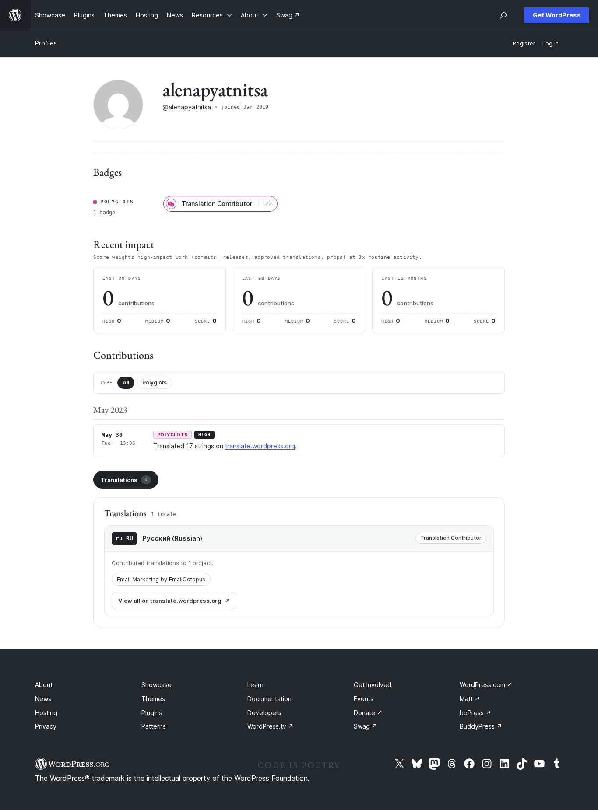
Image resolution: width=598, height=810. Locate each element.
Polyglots (154, 382)
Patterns (153, 726)
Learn (255, 684)
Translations (124, 479)
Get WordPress (557, 15)
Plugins (151, 712)
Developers (264, 712)
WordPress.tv (270, 726)
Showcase (156, 684)
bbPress (475, 712)
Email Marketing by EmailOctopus (161, 579)
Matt (470, 698)
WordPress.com (486, 684)
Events (363, 698)
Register (524, 43)
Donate (368, 712)
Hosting (46, 712)
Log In (550, 43)
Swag (365, 726)
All (126, 382)
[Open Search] (503, 15)
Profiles (46, 43)
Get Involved (372, 684)
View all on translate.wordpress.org (170, 600)
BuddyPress (481, 726)
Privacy (45, 726)
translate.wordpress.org (260, 446)
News (43, 698)
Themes (153, 698)
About (44, 684)
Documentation (269, 698)
